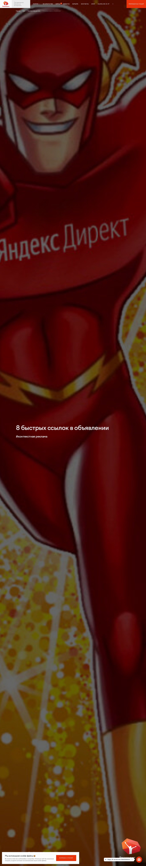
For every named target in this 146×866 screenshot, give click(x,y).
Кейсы (58, 4)
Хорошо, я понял (66, 858)
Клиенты (66, 4)
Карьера (75, 4)
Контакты (85, 4)
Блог (93, 4)
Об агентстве (48, 4)
